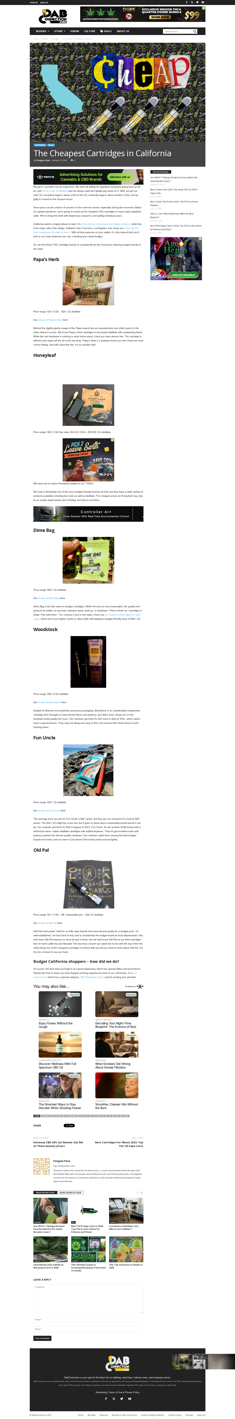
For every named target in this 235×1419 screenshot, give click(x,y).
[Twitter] (197, 2)
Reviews (41, 31)
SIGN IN (34, 2)
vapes (116, 1116)
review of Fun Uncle (49, 810)
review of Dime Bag (48, 598)
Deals (107, 31)
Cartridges (40, 145)
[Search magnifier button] (195, 31)
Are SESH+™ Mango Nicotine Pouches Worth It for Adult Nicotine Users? (49, 1229)
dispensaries (71, 1116)
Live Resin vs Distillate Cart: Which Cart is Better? (124, 1228)
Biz (73, 1222)
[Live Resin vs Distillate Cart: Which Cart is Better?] (126, 1211)
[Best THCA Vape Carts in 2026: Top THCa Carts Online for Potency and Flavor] (88, 1211)
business (46, 1116)
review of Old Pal (47, 923)
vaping (125, 1116)
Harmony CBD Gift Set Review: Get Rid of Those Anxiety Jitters (58, 1144)
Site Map (91, 1415)
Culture (89, 31)
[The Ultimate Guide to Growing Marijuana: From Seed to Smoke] (88, 1249)
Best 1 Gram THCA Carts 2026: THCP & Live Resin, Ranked (174, 204)
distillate (84, 1116)
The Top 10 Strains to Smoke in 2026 (126, 1266)
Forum (74, 31)
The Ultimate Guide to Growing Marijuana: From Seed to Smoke (88, 1267)
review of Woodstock (49, 702)
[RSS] (192, 2)
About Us (123, 31)
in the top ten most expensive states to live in (105, 224)
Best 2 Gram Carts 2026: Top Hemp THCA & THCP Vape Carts (173, 191)
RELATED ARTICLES (45, 1192)
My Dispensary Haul (92, 977)
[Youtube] (203, 2)
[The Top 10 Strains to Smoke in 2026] (126, 1249)
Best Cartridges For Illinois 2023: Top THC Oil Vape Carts (119, 1144)
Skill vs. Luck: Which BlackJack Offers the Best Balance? (171, 216)
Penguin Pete (43, 160)
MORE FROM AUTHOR (70, 1192)
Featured (103, 1415)
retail (102, 1116)
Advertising (101, 1392)
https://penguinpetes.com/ (64, 1166)
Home (35, 39)
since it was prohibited (55, 190)
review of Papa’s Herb (50, 319)
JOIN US (44, 2)
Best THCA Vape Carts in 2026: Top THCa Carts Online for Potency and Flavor (87, 1229)
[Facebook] (187, 2)
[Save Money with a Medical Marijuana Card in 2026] (50, 1249)
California (57, 1116)
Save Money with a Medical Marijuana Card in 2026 (48, 1266)
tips (109, 1116)
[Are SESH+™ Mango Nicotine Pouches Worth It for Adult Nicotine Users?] (50, 1211)
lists (94, 1116)
